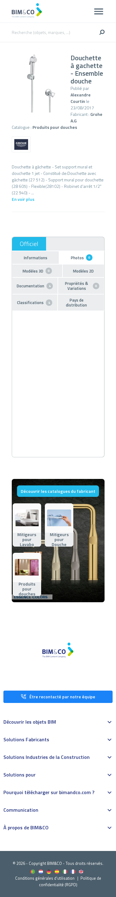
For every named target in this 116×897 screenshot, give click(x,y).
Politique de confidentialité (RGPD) (70, 881)
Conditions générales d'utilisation (45, 878)
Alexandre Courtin (81, 97)
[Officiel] (29, 244)
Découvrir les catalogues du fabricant (58, 491)
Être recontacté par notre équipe (62, 696)
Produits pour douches (54, 127)
